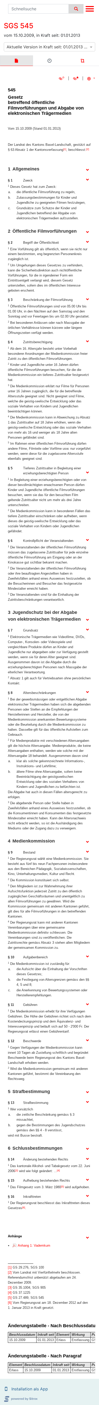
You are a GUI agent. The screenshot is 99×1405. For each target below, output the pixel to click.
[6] (23, 1207)
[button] (6, 1389)
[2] (87, 149)
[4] (58, 1170)
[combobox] (49, 47)
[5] (62, 1186)
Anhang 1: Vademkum (34, 1245)
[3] (16, 1170)
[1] (64, 149)
